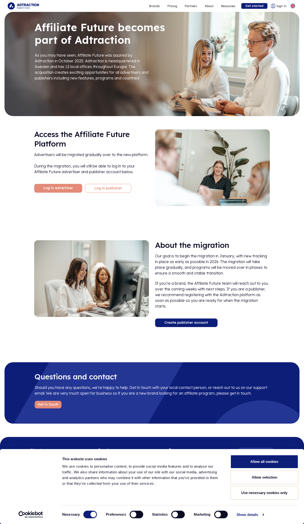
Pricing (172, 6)
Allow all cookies (264, 462)
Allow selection (264, 477)
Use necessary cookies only (264, 493)
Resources (228, 6)
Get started (254, 6)
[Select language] (292, 6)
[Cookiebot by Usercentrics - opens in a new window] (31, 514)
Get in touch (48, 404)
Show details (247, 515)
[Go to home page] (23, 6)
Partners (191, 6)
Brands (154, 6)
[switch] (136, 514)
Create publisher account (186, 322)
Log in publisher (108, 188)
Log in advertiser (58, 188)
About (209, 6)
